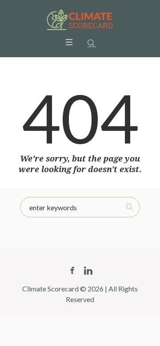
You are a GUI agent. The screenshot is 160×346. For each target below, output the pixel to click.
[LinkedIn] (88, 270)
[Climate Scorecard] (80, 20)
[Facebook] (72, 270)
